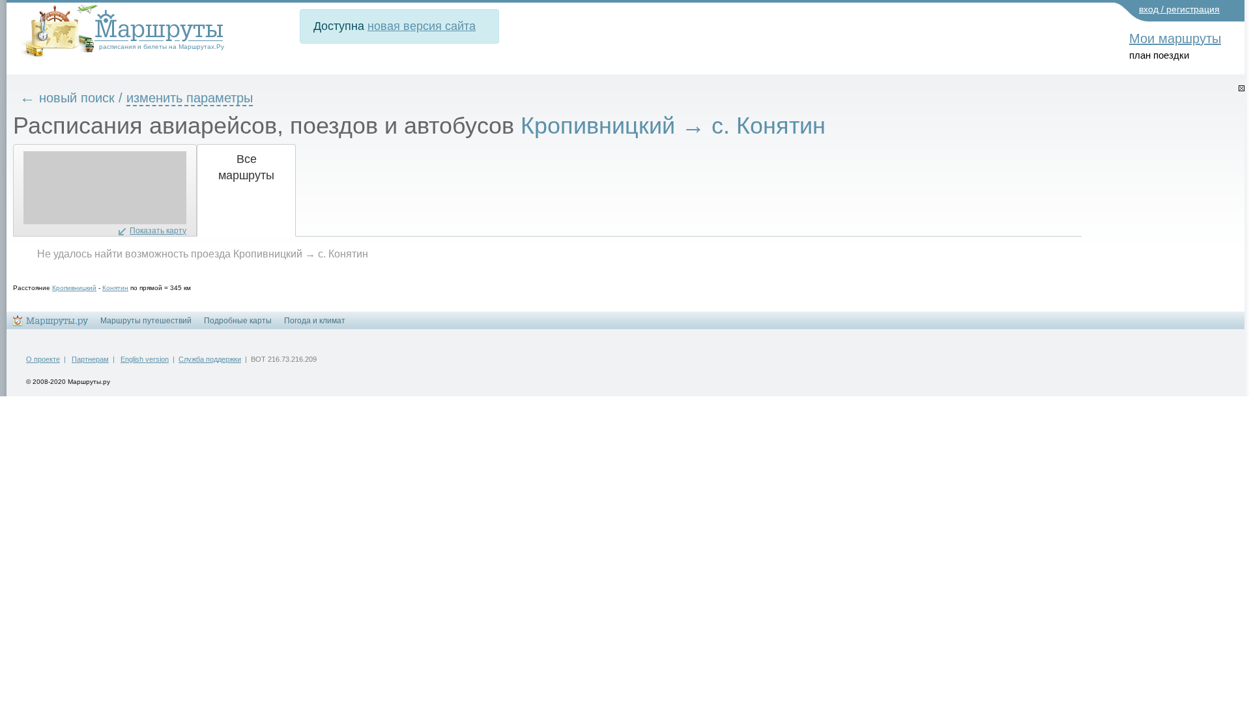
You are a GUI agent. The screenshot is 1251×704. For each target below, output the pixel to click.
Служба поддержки (210, 359)
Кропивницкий (74, 287)
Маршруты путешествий (146, 320)
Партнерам (90, 359)
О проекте (43, 359)
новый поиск (77, 98)
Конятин (115, 287)
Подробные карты (238, 320)
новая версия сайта (421, 26)
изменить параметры (189, 98)
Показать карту (158, 230)
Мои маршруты (1175, 38)
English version (145, 359)
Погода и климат (314, 320)
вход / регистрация (1179, 9)
